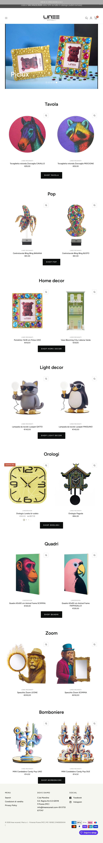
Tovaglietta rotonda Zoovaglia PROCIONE (76, 163)
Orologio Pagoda (75, 513)
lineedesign (27, 510)
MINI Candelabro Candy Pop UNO (27, 771)
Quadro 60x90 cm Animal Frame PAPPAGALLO (76, 604)
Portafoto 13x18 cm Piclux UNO (27, 340)
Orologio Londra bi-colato (27, 513)
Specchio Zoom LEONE (27, 692)
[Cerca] (86, 18)
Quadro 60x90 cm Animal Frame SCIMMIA (27, 603)
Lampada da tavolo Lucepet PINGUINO (76, 427)
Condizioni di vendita (14, 801)
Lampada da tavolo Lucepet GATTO (27, 427)
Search (8, 798)
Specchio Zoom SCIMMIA (76, 692)
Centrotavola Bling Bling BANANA (27, 253)
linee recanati (27, 161)
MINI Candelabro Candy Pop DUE (75, 771)
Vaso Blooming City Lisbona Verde (76, 340)
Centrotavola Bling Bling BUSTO (75, 253)
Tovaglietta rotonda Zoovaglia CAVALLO (27, 163)
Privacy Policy (11, 805)
